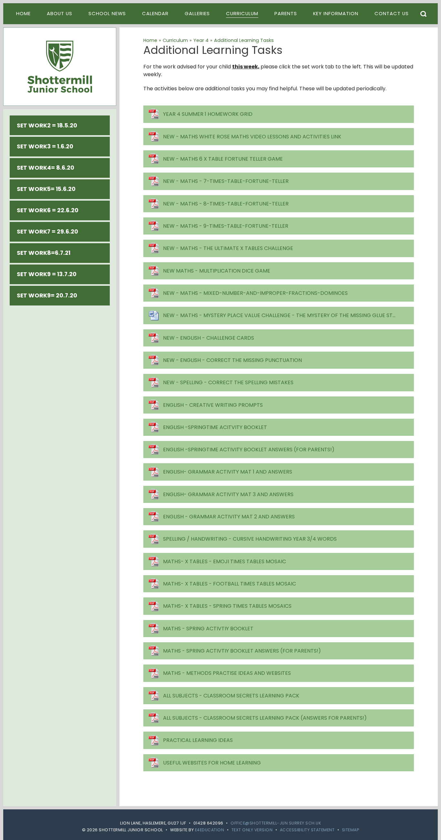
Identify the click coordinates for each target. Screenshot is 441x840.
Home (150, 40)
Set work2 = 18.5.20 (47, 125)
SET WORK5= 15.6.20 (46, 189)
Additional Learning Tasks (244, 40)
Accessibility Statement (307, 830)
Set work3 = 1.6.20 (45, 146)
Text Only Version (252, 830)
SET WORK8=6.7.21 (43, 253)
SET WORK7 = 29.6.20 (47, 231)
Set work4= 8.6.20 (45, 168)
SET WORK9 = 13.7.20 (47, 274)
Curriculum (175, 40)
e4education (209, 830)
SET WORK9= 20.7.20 (47, 295)
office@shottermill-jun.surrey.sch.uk (276, 823)
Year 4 (201, 40)
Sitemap (350, 830)
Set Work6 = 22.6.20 (47, 210)
